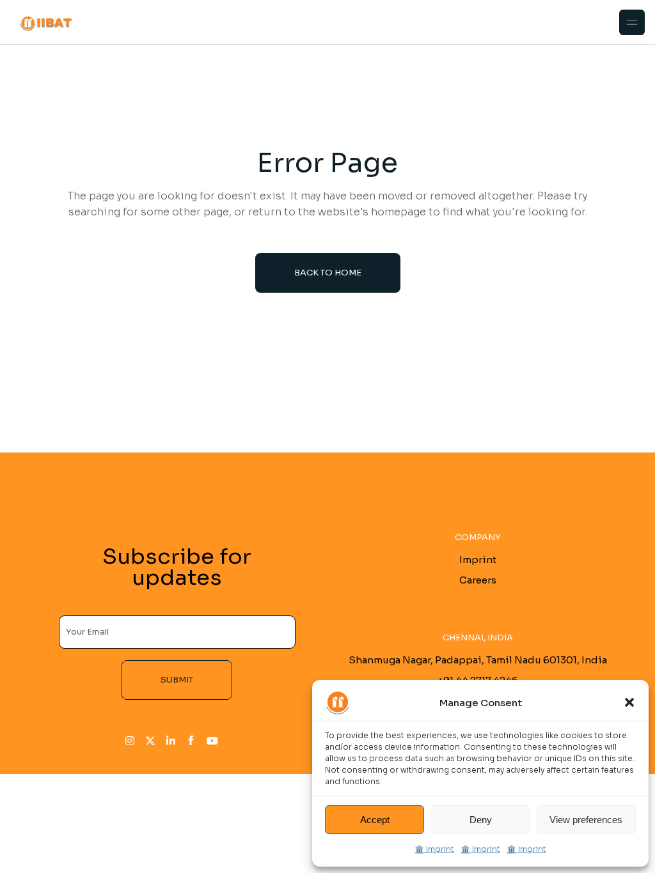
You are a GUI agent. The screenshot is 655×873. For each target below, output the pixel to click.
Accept (375, 819)
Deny (481, 819)
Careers (477, 580)
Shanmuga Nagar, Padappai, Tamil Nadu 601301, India (478, 660)
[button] (629, 702)
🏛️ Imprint (434, 849)
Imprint (477, 559)
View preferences (585, 819)
